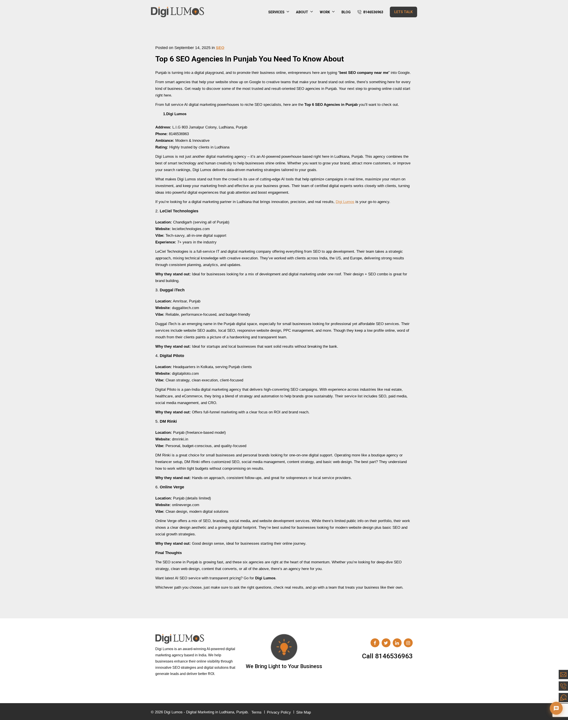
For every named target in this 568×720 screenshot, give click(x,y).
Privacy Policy (279, 712)
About (302, 12)
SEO (220, 47)
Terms (256, 712)
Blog (346, 12)
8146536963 (373, 12)
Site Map (303, 712)
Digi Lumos (345, 202)
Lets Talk (403, 12)
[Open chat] (556, 708)
